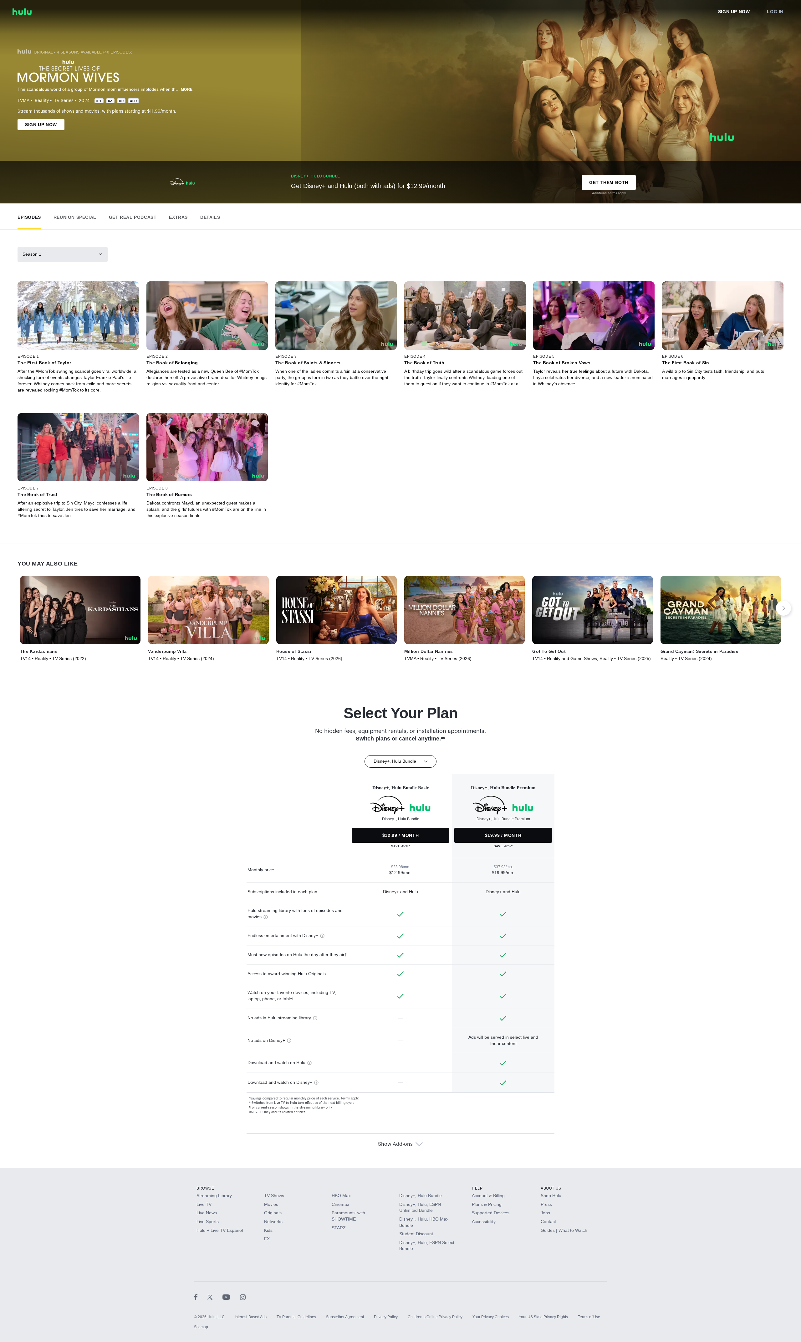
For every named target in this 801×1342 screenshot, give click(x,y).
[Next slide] (783, 608)
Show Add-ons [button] (395, 1144)
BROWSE (205, 1188)
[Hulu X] (214, 1297)
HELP (477, 1188)
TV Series (64, 101)
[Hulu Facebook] (200, 1297)
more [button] (187, 89)
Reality (42, 101)
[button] (29, 216)
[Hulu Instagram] (243, 1297)
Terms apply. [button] (350, 1098)
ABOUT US (551, 1188)
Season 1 (32, 254)
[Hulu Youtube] (231, 1297)
